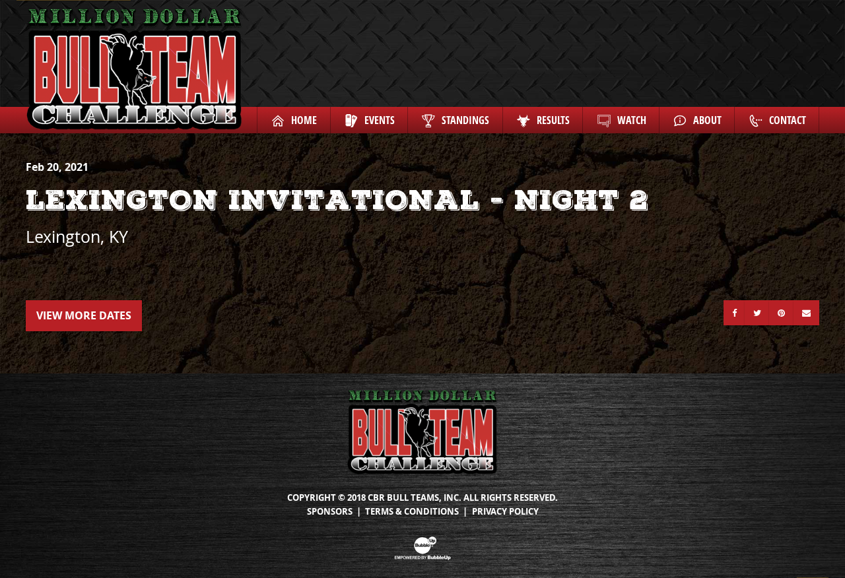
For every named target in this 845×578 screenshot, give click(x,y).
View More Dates (83, 315)
